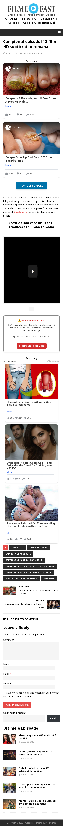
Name (6, 664)
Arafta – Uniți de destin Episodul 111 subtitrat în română (37, 802)
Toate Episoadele (31, 185)
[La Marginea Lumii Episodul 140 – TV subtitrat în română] (9, 790)
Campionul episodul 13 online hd (24, 560)
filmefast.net (20, 211)
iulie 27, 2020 (12, 53)
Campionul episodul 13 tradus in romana (28, 572)
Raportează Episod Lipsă (31, 345)
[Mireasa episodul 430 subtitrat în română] (9, 741)
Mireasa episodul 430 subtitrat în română (38, 737)
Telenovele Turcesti (32, 53)
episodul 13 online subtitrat (22, 578)
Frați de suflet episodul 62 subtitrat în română (34, 769)
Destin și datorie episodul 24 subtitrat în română (35, 753)
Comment (8, 639)
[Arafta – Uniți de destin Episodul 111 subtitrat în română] (9, 807)
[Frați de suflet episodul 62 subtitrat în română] (9, 774)
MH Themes (50, 822)
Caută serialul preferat (14, 712)
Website (7, 683)
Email (6, 673)
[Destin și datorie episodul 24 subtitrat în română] (9, 757)
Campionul (17, 547)
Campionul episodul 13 (18, 554)
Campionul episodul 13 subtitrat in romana (30, 566)
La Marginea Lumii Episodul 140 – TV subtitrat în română (38, 786)
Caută (53, 718)
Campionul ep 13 (38, 547)
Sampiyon (49, 578)
